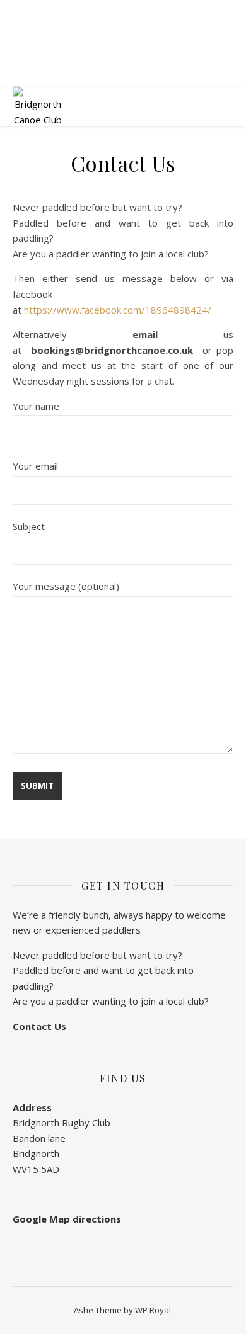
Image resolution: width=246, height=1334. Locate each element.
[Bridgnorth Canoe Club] (38, 106)
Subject (29, 526)
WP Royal (153, 1310)
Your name (36, 406)
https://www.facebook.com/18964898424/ (117, 309)
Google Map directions (67, 1218)
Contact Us (39, 1026)
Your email (35, 466)
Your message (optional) (66, 586)
